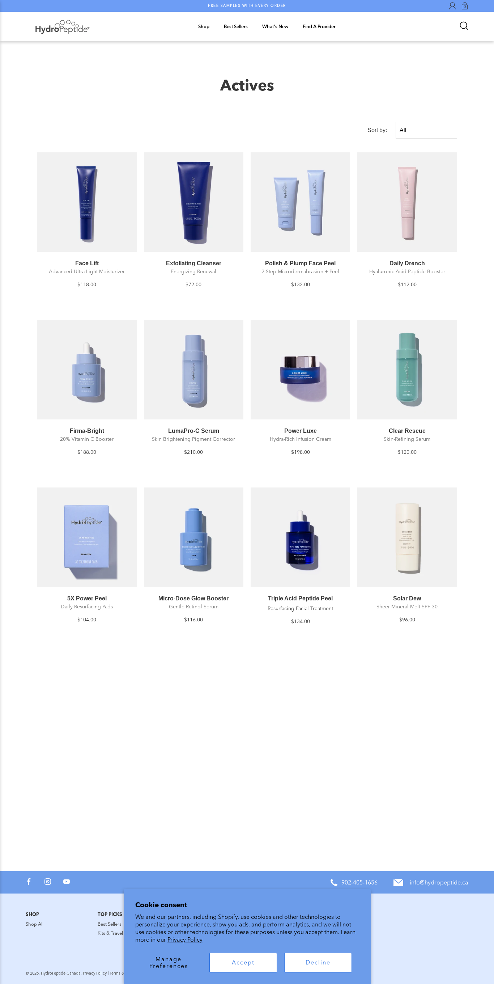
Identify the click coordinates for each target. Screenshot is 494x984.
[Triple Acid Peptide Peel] (300, 537)
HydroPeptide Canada (61, 973)
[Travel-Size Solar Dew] (193, 706)
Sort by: (377, 130)
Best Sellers (236, 26)
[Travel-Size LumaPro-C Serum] (407, 706)
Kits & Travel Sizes (116, 933)
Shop (203, 26)
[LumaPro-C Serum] (193, 369)
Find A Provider (319, 26)
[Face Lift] (86, 202)
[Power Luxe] (300, 369)
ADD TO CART (86, 243)
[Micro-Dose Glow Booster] (193, 537)
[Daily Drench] (407, 202)
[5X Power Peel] (86, 537)
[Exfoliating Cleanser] (193, 202)
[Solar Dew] (407, 537)
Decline (318, 962)
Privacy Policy (185, 939)
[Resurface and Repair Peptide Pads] (86, 706)
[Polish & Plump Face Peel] (300, 202)
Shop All (34, 924)
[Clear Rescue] (407, 369)
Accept (243, 962)
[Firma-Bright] (86, 369)
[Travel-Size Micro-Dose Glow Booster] (300, 706)
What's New (275, 26)
